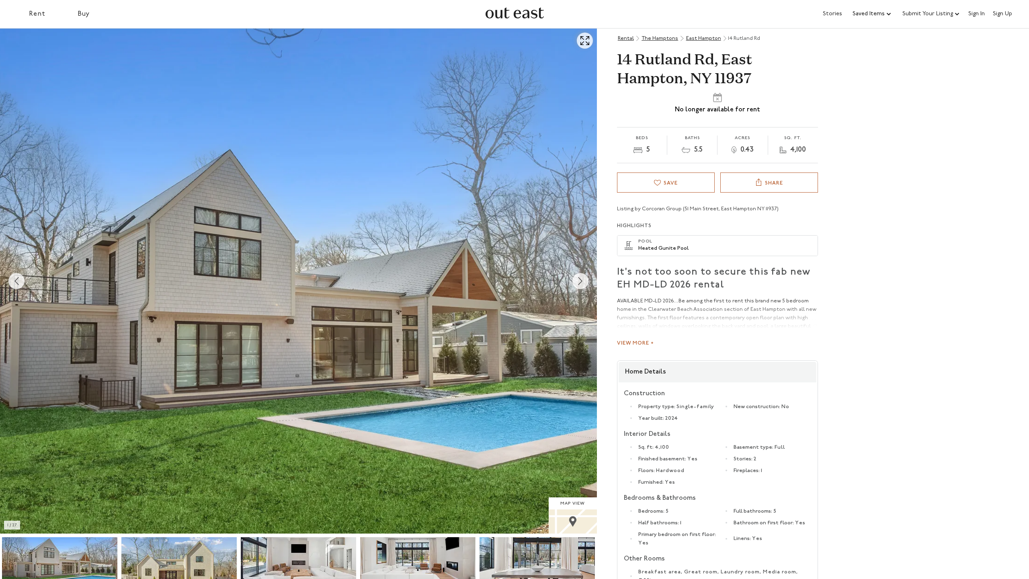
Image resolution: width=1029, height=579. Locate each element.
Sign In (976, 14)
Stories (832, 14)
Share (774, 183)
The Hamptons (660, 38)
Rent (37, 14)
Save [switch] (671, 183)
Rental (626, 38)
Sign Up (1002, 14)
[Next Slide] (580, 281)
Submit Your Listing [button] (927, 14)
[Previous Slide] (16, 281)
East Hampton (703, 38)
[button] (872, 14)
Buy (84, 14)
